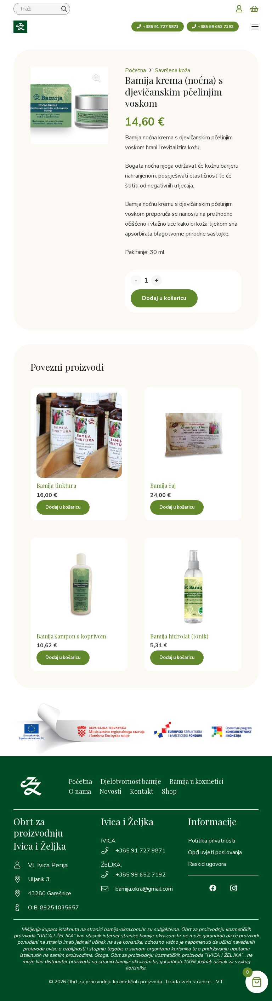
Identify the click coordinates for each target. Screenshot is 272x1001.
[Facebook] (213, 888)
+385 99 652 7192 (140, 875)
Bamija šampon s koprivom (71, 636)
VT (219, 981)
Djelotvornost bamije (131, 781)
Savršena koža (172, 70)
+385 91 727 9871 (140, 851)
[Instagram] (233, 888)
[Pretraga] (64, 9)
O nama (80, 791)
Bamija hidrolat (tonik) (179, 636)
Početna (135, 70)
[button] (255, 26)
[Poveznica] (239, 8)
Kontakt (141, 791)
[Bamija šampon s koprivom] (79, 585)
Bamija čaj (163, 485)
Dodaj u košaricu (164, 298)
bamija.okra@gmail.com (144, 889)
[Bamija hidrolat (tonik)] (193, 585)
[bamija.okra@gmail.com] (108, 888)
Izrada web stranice (188, 981)
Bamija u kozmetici (196, 781)
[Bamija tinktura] (79, 435)
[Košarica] (254, 9)
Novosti (110, 791)
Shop (169, 791)
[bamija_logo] (20, 27)
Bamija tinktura (56, 485)
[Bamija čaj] (193, 435)
